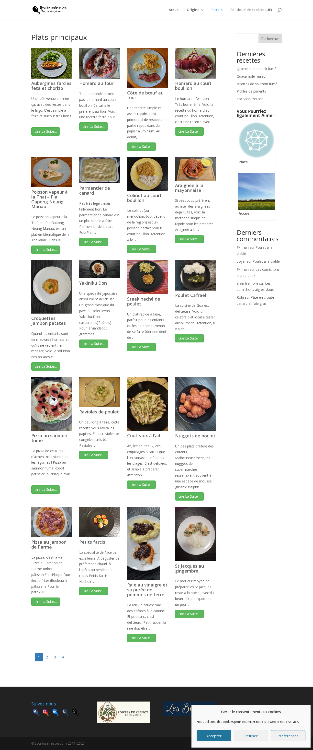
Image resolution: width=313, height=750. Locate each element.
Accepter (214, 735)
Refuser (251, 735)
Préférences (288, 735)
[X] (75, 712)
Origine (193, 10)
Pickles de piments (251, 91)
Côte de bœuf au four (145, 95)
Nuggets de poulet (195, 436)
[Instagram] (46, 712)
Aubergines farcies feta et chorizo (51, 85)
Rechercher (270, 38)
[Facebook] (36, 712)
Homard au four (96, 83)
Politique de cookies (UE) (251, 10)
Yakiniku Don (93, 283)
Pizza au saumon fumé (49, 438)
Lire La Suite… (45, 131)
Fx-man (243, 247)
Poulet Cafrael (190, 295)
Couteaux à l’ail (143, 435)
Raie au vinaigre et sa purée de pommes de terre (147, 590)
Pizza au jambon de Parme (49, 544)
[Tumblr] (65, 712)
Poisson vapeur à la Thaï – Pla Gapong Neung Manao (49, 199)
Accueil (174, 10)
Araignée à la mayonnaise (189, 187)
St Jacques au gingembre (189, 568)
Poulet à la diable (266, 261)
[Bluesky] (56, 712)
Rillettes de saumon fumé (257, 84)
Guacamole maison (252, 76)
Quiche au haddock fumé (256, 68)
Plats (215, 10)
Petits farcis (92, 542)
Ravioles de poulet (99, 412)
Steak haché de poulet (143, 301)
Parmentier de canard (94, 190)
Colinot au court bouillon (144, 197)
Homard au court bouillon (193, 85)
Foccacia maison (250, 98)
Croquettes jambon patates (48, 320)
